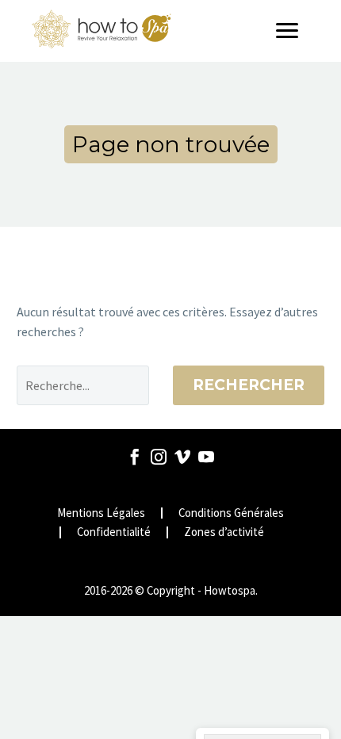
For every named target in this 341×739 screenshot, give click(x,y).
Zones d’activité (224, 532)
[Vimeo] (182, 457)
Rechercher (249, 385)
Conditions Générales (231, 513)
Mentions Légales (101, 513)
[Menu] (292, 31)
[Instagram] (159, 457)
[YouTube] (206, 457)
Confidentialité (114, 532)
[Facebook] (135, 457)
